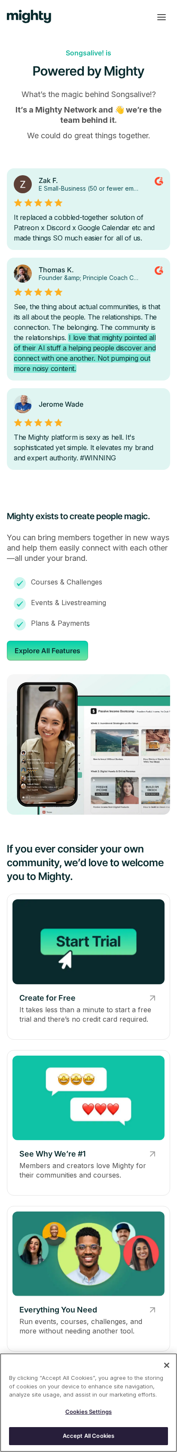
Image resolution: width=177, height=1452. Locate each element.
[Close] (166, 1365)
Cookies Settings (88, 1411)
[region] (88, 1402)
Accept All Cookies (88, 1435)
